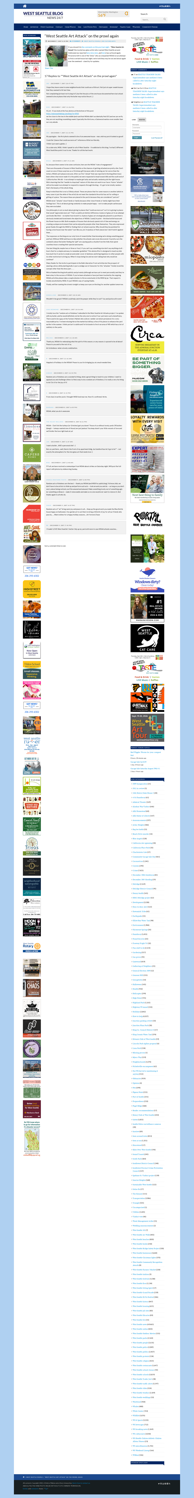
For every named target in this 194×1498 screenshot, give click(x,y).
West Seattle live (139, 1320)
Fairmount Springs (140, 930)
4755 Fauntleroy (139, 797)
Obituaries (103, 27)
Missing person (139, 1053)
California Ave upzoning (142, 843)
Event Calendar (47, 27)
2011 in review (138, 788)
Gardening (137, 952)
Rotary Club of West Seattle (143, 1115)
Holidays (136, 1012)
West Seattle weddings (141, 1397)
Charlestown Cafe (140, 852)
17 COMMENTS (75, 41)
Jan (47, 441)
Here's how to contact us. (81, 1483)
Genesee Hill (138, 975)
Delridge (136, 884)
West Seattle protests (141, 1356)
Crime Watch (70, 27)
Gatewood (137, 962)
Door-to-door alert (140, 907)
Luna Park (137, 1048)
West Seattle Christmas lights (144, 1258)
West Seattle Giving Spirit (143, 1288)
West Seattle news (140, 1324)
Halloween (137, 984)
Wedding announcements (143, 1226)
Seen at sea (137, 1141)
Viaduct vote (138, 1217)
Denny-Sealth (138, 893)
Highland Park (138, 1003)
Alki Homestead (139, 811)
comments (35, 1489)
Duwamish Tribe (139, 911)
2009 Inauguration (140, 784)
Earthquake (137, 916)
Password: (135, 131)
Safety (135, 1120)
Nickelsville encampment (143, 1066)
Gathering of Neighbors (142, 966)
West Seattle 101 (139, 1230)
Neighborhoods (139, 1062)
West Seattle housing (141, 1306)
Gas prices (137, 957)
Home (26, 27)
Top (46, 1489)
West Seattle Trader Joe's (142, 1379)
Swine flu (136, 1189)
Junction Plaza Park (140, 1025)
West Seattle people (92, 41)
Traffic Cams (125, 27)
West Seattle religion (141, 1361)
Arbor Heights (138, 825)
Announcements (139, 820)
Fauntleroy (137, 934)
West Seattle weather (141, 1393)
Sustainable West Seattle (142, 1185)
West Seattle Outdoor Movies (144, 1333)
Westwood (137, 1402)
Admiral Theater (139, 802)
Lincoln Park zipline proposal (145, 1044)
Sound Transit (138, 1154)
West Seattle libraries (141, 1315)
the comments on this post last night (95, 47)
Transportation (139, 1198)
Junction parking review (142, 1021)
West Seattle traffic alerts (143, 1384)
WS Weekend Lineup (141, 1450)
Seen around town (140, 1136)
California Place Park (141, 848)
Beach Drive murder (141, 834)
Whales (136, 1406)
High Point (137, 998)
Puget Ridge (137, 1106)
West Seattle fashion (141, 1274)
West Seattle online (140, 1329)
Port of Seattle (138, 1097)
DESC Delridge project (141, 898)
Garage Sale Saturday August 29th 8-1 (145, 768)
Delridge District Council (143, 889)
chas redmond (52, 309)
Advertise (34, 27)
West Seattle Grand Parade (143, 1292)
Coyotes (136, 866)
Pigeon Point (138, 1092)
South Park (137, 1159)
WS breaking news (140, 1429)
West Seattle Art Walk (141, 1235)
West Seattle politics (141, 1352)
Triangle (136, 1203)
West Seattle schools (141, 1374)
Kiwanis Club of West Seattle (144, 1039)
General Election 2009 (141, 971)
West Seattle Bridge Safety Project (146, 1248)
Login (134, 120)
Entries (25, 1489)
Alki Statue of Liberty (141, 816)
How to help (138, 1016)
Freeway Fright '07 (140, 943)
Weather (136, 27)
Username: (135, 125)
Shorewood (137, 1145)
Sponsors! (114, 27)
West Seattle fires (139, 1283)
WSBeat (136, 1455)
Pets (134, 1088)
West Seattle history (140, 1302)
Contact (59, 27)
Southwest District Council (143, 1163)
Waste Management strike (143, 1221)
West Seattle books (140, 1244)
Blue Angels (137, 839)
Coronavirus (138, 861)
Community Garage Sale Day (144, 857)
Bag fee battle (138, 829)
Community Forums (150, 27)
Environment (138, 925)
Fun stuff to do (138, 948)
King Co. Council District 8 (143, 1030)
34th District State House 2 (143, 793)
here (88, 53)
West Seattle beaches (141, 1239)
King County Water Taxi (142, 1034)
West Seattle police (140, 1347)
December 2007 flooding (142, 880)
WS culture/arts (109, 41)
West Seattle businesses (142, 1253)
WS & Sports (138, 1420)
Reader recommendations (143, 1110)
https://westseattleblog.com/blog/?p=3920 (62, 114)
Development (138, 902)
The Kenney (137, 1194)
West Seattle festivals (141, 1279)
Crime (135, 870)
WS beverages (138, 1425)
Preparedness (138, 1101)
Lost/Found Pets (90, 27)
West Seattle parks (140, 1338)
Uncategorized (138, 1207)
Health (135, 989)
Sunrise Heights (139, 1180)
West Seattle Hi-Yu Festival (143, 1297)
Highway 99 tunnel (140, 1007)
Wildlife (136, 1415)
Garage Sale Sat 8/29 (138, 762)
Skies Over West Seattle (142, 1150)
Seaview (136, 1131)
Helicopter (137, 993)
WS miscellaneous (140, 1446)
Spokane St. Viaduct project (144, 1175)
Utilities (136, 1212)
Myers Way (137, 1057)
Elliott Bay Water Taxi (141, 920)
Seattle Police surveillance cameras (147, 1124)
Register (142, 120)
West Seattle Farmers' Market (144, 1270)
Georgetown (137, 980)
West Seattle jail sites (141, 1311)
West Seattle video (140, 1388)
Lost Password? (156, 138)
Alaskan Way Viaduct (141, 807)
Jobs (79, 27)
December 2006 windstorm (143, 875)
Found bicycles (139, 939)
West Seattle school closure (143, 1370)
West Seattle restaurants (142, 1365)
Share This (49, 68)
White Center (138, 1411)
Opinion (136, 1083)
